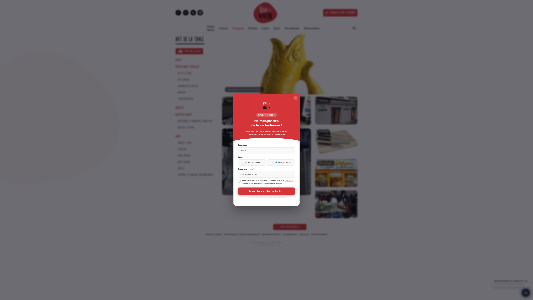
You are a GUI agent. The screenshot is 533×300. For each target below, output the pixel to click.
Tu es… (240, 157)
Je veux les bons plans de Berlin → (266, 191)
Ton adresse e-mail (246, 169)
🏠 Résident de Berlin (253, 163)
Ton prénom (242, 145)
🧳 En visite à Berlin (283, 163)
